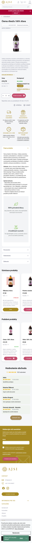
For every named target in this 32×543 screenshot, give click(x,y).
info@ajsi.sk (8, 480)
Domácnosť (5, 508)
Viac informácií (19, 529)
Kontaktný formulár (10, 494)
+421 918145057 (9, 483)
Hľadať (28, 6)
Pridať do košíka (17, 95)
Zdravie (4, 513)
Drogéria (4, 516)
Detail (10, 309)
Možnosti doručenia (23, 90)
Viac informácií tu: (19, 449)
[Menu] (30, 2)
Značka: (6, 28)
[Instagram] (7, 487)
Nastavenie (16, 533)
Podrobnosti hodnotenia (22, 25)
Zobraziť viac (16, 417)
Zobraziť (16, 13)
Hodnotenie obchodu (16, 368)
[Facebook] (3, 487)
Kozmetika (4, 510)
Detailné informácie (7, 74)
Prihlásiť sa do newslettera (10, 459)
